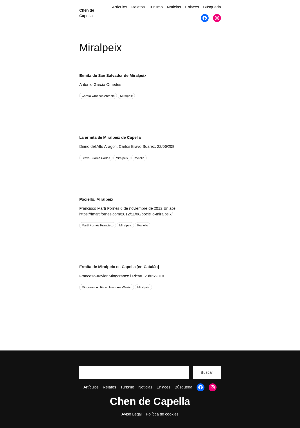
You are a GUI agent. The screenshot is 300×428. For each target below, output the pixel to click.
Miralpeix (126, 96)
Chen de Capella (150, 401)
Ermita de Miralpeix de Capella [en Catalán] (119, 267)
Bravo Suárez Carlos (96, 158)
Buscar (207, 372)
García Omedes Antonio (98, 96)
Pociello (139, 158)
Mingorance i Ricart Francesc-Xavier (107, 287)
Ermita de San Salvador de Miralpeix (113, 75)
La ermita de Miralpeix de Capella (110, 137)
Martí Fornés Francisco (98, 225)
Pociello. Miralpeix (96, 199)
